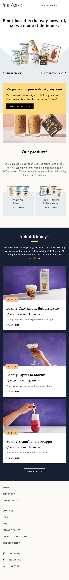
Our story (9, 494)
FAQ (5, 524)
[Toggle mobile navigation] (63, 5)
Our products (13, 73)
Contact (8, 511)
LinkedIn (13, 566)
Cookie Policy (11, 543)
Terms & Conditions (15, 537)
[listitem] (34, 298)
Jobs (5, 517)
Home (6, 488)
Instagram (15, 560)
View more (33, 471)
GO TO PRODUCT (18, 106)
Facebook (14, 554)
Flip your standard (52, 73)
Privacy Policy (12, 530)
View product (18, 207)
